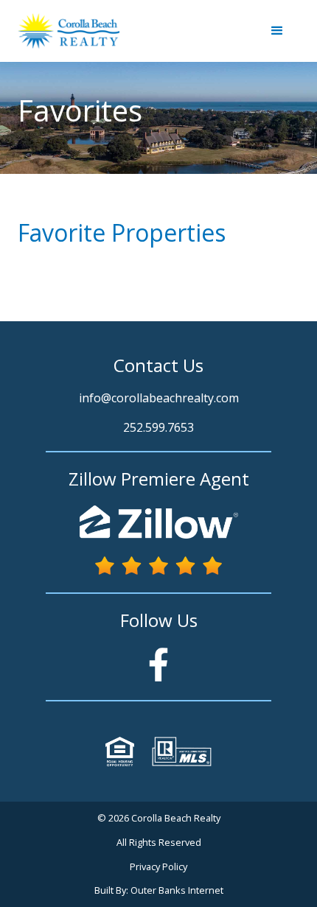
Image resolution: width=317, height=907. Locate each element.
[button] (277, 31)
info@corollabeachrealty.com (159, 398)
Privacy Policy (158, 866)
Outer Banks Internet (176, 890)
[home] (68, 31)
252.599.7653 (158, 427)
